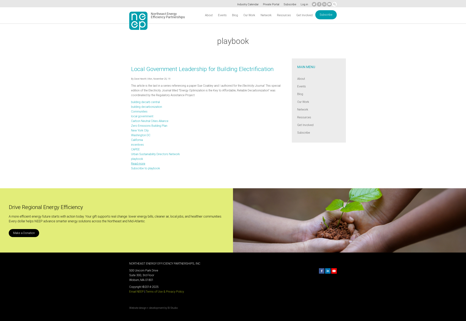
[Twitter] (314, 4)
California (137, 140)
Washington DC (140, 135)
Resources (284, 15)
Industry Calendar (248, 4)
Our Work (249, 15)
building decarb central (145, 102)
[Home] (138, 21)
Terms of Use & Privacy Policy (165, 291)
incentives (137, 144)
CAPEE (135, 149)
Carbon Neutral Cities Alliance (149, 121)
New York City (140, 130)
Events (222, 15)
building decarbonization (146, 107)
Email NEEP (136, 291)
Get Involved (304, 15)
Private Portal (271, 4)
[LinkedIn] (324, 4)
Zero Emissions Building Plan (149, 125)
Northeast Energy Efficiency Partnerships (168, 15)
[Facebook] (319, 4)
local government (142, 116)
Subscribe (290, 4)
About (209, 15)
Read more (138, 163)
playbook (137, 159)
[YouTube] (329, 4)
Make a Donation (24, 233)
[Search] (334, 4)
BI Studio (173, 307)
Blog (235, 15)
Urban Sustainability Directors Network (155, 154)
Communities (139, 111)
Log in (304, 4)
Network (266, 15)
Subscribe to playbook (145, 168)
